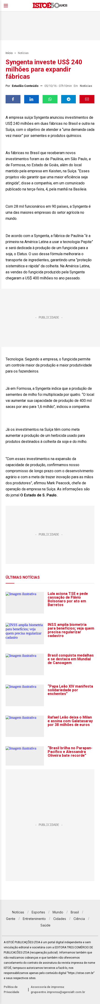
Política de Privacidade (11, 989)
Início (9, 53)
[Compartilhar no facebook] (13, 99)
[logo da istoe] (50, 5)
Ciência (79, 919)
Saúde (45, 925)
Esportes (38, 912)
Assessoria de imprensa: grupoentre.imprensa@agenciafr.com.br (58, 989)
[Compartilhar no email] (87, 99)
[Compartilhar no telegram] (68, 99)
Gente (10, 919)
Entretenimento (34, 919)
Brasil (75, 912)
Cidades (59, 919)
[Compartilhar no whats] (50, 99)
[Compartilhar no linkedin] (31, 99)
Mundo (58, 912)
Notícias (23, 53)
